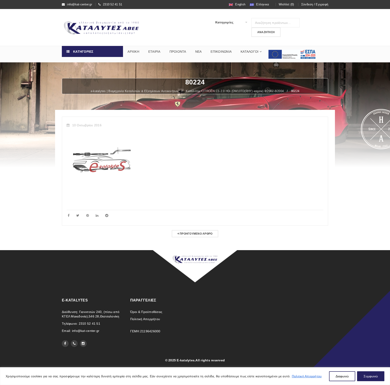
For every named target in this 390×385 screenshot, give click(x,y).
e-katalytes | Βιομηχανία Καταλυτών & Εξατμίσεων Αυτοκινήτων (135, 91)
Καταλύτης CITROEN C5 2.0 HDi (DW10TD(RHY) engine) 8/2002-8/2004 (235, 91)
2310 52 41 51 (112, 4)
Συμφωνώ (371, 376)
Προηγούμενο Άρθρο (196, 233)
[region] (195, 376)
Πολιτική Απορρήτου (307, 376)
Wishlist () (286, 4)
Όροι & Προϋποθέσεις (146, 312)
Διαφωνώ (342, 376)
